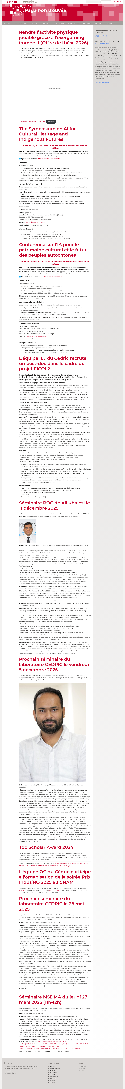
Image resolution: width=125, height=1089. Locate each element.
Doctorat (60, 23)
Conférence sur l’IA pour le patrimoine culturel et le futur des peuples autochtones (53, 250)
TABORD (110, 23)
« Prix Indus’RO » (55, 890)
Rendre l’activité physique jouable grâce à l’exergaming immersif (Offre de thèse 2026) (53, 37)
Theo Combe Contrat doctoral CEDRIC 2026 (32, 121)
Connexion (82, 1066)
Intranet (99, 23)
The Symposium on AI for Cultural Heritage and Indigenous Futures (47, 134)
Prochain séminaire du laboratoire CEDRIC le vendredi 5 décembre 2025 (54, 664)
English (81, 1070)
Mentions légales (10, 1073)
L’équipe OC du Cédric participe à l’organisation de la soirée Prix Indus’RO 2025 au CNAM (55, 877)
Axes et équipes (21, 23)
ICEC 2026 (101, 36)
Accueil (7, 23)
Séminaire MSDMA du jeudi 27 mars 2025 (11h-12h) (53, 999)
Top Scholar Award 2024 (46, 847)
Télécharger (51, 121)
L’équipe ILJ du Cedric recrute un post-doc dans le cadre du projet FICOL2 (52, 363)
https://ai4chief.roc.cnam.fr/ (36, 222)
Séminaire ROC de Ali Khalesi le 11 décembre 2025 (54, 505)
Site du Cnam (9, 1071)
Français (117, 2)
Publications (73, 23)
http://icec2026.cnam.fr (102, 43)
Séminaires (46, 23)
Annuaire (87, 23)
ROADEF (22, 890)
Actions (35, 23)
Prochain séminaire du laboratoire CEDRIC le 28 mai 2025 (51, 904)
